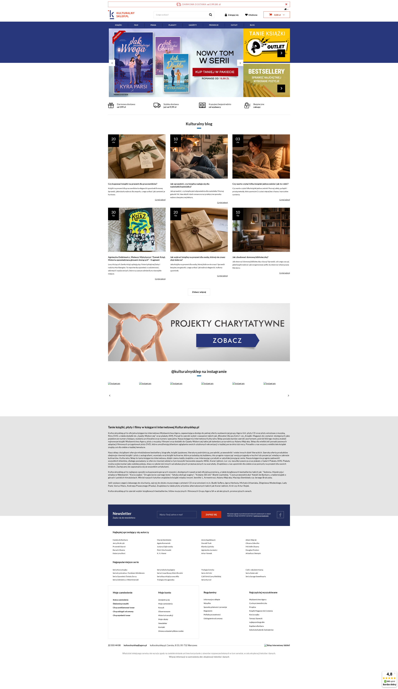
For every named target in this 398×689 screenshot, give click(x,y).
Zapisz (199, 73)
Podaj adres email (199, 57)
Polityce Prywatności (198, 113)
